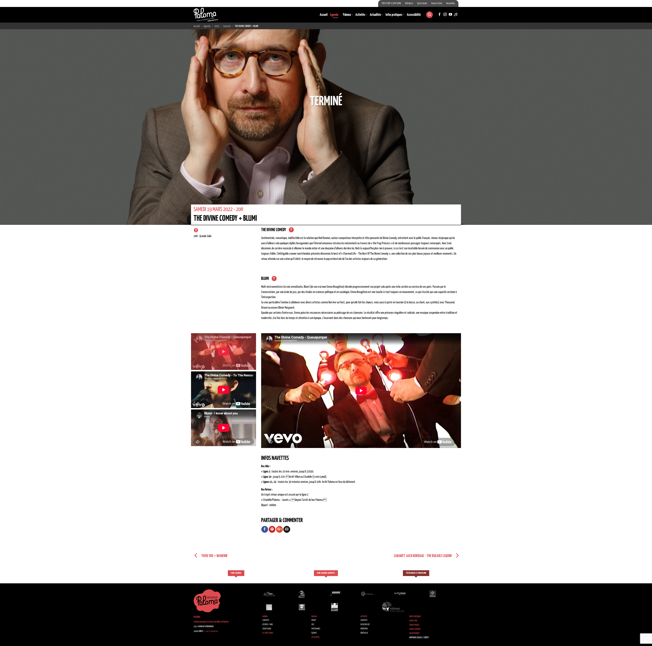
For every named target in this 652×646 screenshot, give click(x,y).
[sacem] (334, 594)
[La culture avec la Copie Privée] (367, 594)
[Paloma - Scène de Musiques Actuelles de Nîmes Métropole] (206, 14)
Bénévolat (364, 633)
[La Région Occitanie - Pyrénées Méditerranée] (432, 594)
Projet (313, 620)
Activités (360, 14)
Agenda (334, 14)
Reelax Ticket (436, 3)
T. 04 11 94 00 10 (211, 631)
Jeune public (266, 629)
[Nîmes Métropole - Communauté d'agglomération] (393, 607)
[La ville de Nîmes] (302, 607)
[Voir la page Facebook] (291, 229)
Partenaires (315, 629)
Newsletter (450, 3)
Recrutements (414, 633)
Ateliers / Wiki (267, 624)
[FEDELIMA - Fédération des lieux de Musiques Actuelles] (302, 594)
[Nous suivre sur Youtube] (450, 14)
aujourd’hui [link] (368, 248)
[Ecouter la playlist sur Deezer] (456, 14)
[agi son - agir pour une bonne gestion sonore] (269, 594)
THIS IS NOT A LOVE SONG (391, 3)
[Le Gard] (269, 607)
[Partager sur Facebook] (264, 529)
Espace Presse (414, 625)
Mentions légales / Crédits (419, 637)
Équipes (314, 633)
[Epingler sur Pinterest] (272, 529)
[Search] (429, 14)
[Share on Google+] (279, 529)
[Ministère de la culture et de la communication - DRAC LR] (334, 607)
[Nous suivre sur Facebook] (439, 14)
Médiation (364, 629)
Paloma (347, 14)
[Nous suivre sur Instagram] (445, 14)
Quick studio (422, 3)
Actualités (375, 14)
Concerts (265, 620)
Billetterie (409, 3)
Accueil (324, 14)
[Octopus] (400, 594)
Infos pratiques (394, 14)
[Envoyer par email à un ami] (286, 529)
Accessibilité (414, 14)
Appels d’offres (415, 629)
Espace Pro (413, 621)
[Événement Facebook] (196, 230)
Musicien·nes (365, 624)
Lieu (312, 624)
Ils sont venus (267, 633)
